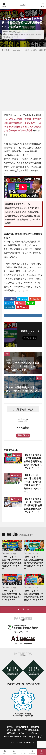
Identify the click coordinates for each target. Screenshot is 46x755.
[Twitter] (22, 299)
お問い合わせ (22, 726)
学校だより (17, 32)
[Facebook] (10, 299)
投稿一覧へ (22, 435)
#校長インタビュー (16, 37)
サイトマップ (35, 736)
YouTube (8, 32)
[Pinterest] (22, 307)
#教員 (23, 34)
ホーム (10, 726)
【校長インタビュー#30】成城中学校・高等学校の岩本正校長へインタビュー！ (11, 595)
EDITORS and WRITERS (15, 736)
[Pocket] (20, 303)
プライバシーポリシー (28, 733)
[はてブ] (9, 303)
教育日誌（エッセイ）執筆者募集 (23, 730)
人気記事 (13, 753)
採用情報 (35, 726)
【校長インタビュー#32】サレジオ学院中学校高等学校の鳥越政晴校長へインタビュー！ (11, 563)
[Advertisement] (23, 83)
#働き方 (17, 34)
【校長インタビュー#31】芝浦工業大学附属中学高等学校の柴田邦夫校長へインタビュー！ (34, 563)
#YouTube (9, 34)
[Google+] (35, 299)
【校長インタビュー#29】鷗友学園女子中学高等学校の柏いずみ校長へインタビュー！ (33, 461)
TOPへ (41, 753)
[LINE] (30, 303)
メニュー (23, 753)
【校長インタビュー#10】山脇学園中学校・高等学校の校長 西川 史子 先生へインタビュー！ (33, 483)
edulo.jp (30, 742)
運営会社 (11, 733)
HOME (6, 50)
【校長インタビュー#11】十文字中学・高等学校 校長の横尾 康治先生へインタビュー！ (33, 505)
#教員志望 (30, 34)
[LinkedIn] (9, 307)
